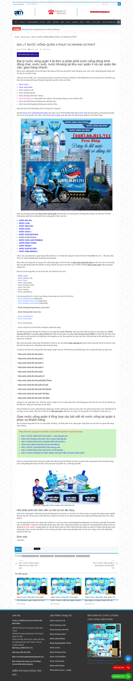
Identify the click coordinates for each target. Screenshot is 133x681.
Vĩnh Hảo (55, 22)
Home (17, 37)
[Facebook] (107, 4)
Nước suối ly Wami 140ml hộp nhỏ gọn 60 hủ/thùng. (41, 444)
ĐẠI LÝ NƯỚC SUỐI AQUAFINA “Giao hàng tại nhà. (41, 447)
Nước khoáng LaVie (58, 625)
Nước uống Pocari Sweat (27, 327)
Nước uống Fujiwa (25, 283)
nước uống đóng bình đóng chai (45, 78)
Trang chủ (16, 22)
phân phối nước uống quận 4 (65, 556)
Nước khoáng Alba (25, 323)
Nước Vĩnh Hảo (24, 287)
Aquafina (75, 22)
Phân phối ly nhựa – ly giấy (60, 670)
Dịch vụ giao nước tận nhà (61, 115)
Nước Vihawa (23, 289)
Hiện (35, 54)
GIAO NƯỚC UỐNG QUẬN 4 (30, 556)
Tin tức (22, 22)
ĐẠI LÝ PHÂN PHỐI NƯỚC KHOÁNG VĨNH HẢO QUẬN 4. (44, 442)
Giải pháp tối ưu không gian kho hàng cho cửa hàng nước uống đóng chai (46, 29)
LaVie (48, 22)
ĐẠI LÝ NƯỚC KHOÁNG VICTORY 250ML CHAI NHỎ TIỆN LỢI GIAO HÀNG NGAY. (53, 453)
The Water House (100, 660)
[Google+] (105, 4)
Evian (68, 22)
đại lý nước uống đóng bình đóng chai (37, 113)
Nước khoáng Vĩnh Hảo (59, 630)
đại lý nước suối (81, 113)
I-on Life (42, 22)
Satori (62, 22)
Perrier (82, 22)
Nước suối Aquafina (58, 657)
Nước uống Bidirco (25, 292)
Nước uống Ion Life (25, 278)
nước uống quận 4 (47, 556)
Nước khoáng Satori (58, 634)
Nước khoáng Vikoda (26, 285)
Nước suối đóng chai (109, 22)
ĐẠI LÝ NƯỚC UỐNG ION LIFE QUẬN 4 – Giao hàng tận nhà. (45, 436)
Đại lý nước (25, 37)
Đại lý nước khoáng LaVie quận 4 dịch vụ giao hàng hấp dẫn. (44, 439)
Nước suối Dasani (57, 661)
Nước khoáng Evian (26, 98)
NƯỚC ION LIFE (25, 220)
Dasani (88, 22)
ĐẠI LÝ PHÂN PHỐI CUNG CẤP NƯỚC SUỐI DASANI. (42, 450)
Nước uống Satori (25, 87)
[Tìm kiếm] (119, 4)
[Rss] (103, 4)
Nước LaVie (23, 84)
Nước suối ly (96, 22)
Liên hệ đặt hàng (32, 4)
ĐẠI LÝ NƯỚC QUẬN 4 (83, 556)
